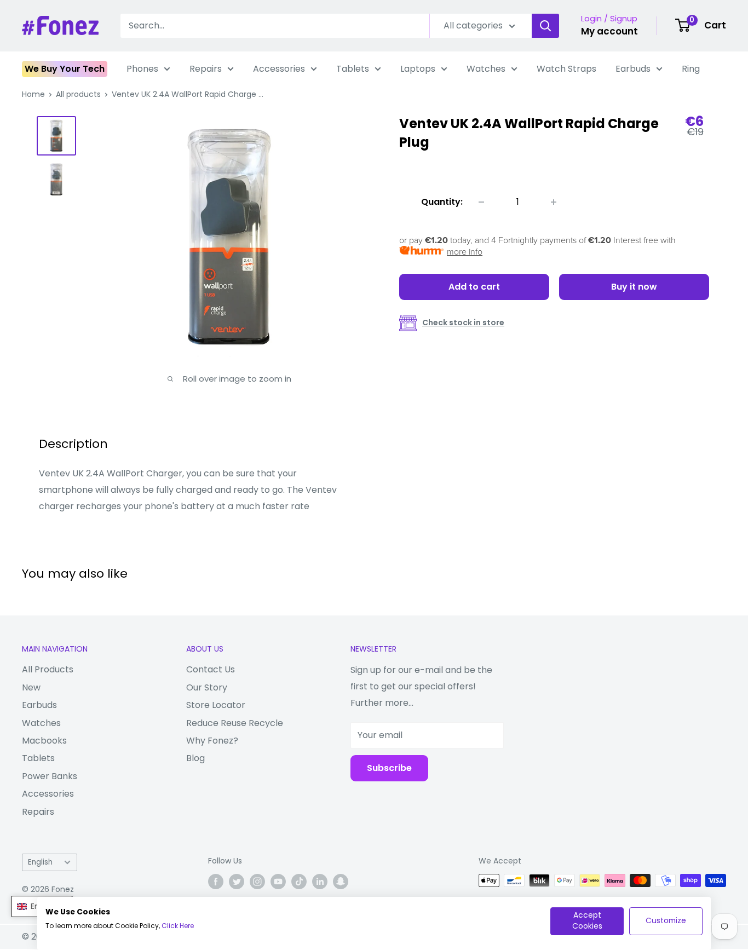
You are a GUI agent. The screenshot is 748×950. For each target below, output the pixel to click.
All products (78, 94)
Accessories (279, 68)
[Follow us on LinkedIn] (319, 881)
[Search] (545, 26)
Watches (486, 68)
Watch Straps (566, 68)
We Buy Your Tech (65, 68)
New (31, 687)
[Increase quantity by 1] (553, 202)
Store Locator (215, 705)
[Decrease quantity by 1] (481, 202)
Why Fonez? (212, 740)
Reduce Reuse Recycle (234, 723)
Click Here (178, 925)
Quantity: (442, 201)
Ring (691, 68)
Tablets (352, 68)
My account (609, 31)
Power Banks (49, 776)
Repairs (205, 68)
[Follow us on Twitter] (236, 881)
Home (33, 94)
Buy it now (634, 286)
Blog (195, 758)
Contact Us (210, 669)
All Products (47, 669)
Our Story (206, 687)
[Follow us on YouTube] (278, 881)
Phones (142, 68)
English (40, 862)
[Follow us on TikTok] (299, 881)
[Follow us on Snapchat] (340, 881)
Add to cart (474, 286)
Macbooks (44, 740)
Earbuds (633, 68)
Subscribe (389, 768)
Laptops (417, 68)
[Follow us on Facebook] (215, 881)
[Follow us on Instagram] (257, 881)
